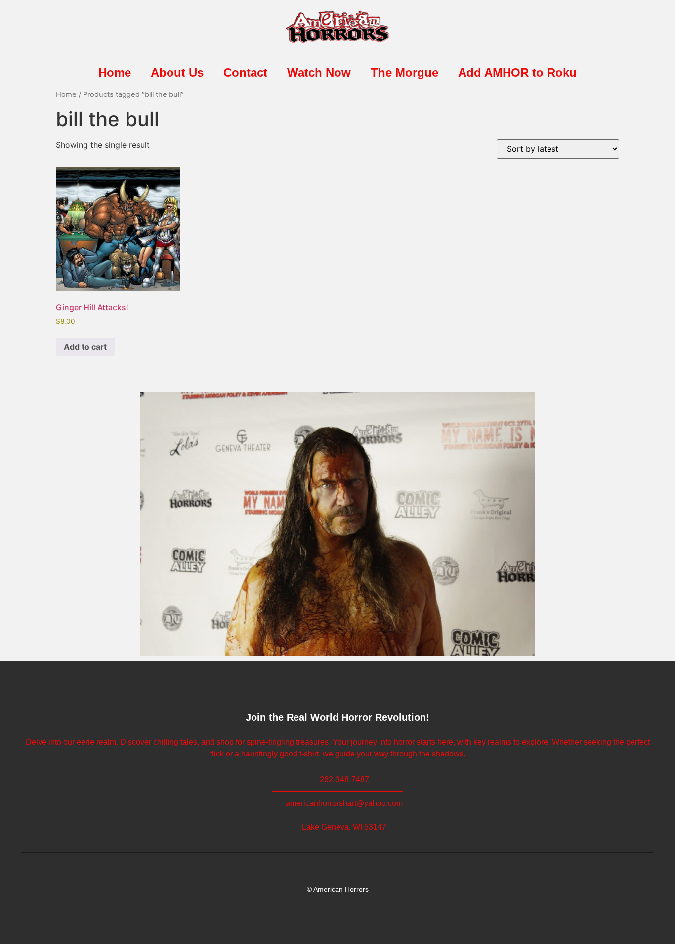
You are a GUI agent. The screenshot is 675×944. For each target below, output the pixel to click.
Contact (245, 72)
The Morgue (404, 72)
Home (114, 72)
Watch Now (319, 72)
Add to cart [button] (85, 347)
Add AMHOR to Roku (517, 72)
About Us (177, 72)
